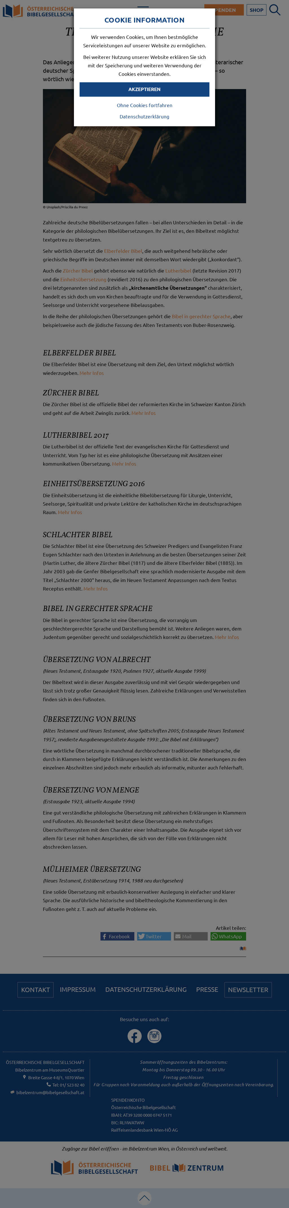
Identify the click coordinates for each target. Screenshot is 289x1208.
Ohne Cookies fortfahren (144, 105)
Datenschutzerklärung (144, 116)
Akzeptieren (144, 89)
